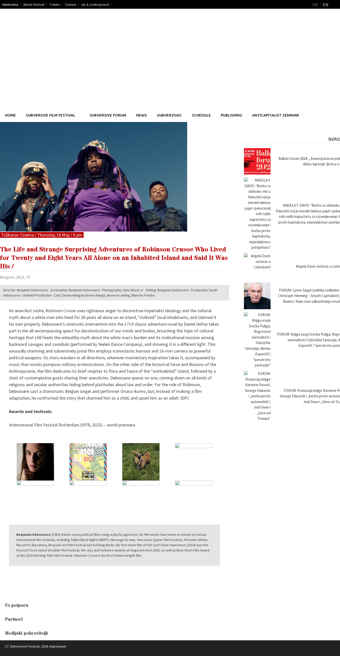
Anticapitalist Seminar (275, 115)
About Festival (33, 4)
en (325, 4)
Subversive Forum (108, 115)
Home (10, 115)
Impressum (58, 646)
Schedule (201, 115)
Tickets (54, 4)
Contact (70, 4)
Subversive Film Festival (50, 115)
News (141, 115)
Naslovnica (10, 4)
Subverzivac (169, 115)
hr (315, 4)
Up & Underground (95, 4)
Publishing (231, 115)
